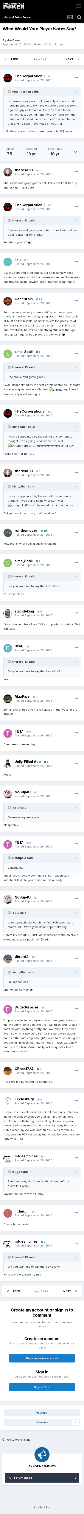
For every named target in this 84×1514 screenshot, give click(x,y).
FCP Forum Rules (20, 1477)
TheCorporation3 (30, 76)
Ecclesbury (24, 1099)
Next (69, 59)
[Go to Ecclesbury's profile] (7, 1101)
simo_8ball (24, 352)
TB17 (19, 731)
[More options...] (76, 77)
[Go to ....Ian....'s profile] (7, 1213)
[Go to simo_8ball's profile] (7, 354)
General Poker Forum (48, 44)
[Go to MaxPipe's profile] (7, 698)
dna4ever (14, 40)
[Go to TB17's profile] (7, 733)
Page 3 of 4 (42, 59)
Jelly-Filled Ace (28, 761)
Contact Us (42, 1507)
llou (18, 260)
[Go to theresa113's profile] (7, 172)
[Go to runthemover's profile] (7, 533)
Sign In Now (42, 1387)
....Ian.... (21, 1211)
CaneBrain (24, 299)
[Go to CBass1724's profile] (7, 1071)
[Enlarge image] (29, 242)
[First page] (6, 59)
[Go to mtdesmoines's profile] (7, 1158)
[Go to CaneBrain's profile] (7, 301)
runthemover (26, 530)
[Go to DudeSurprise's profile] (7, 1009)
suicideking (24, 611)
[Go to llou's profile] (7, 262)
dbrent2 (21, 956)
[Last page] (78, 59)
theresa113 (24, 170)
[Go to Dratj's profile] (7, 648)
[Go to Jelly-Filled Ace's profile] (7, 763)
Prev (14, 59)
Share (43, 1412)
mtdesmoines (26, 1156)
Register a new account (42, 1358)
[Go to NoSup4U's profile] (7, 794)
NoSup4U (23, 792)
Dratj (19, 646)
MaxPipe (22, 696)
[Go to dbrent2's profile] (7, 958)
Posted (33, 80)
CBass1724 (24, 1069)
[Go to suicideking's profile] (7, 613)
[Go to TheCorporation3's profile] (7, 78)
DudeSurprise (26, 1007)
